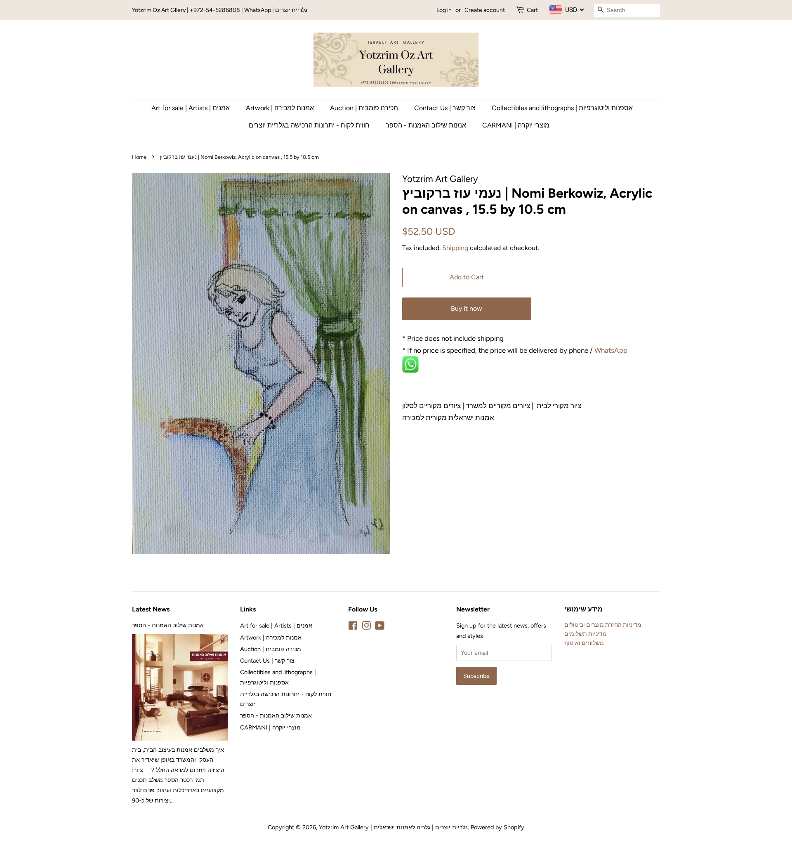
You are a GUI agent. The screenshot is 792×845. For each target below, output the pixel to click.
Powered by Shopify (497, 827)
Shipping (455, 248)
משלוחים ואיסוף (584, 643)
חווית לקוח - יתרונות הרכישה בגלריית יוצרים (309, 125)
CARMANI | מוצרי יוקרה (515, 125)
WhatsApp (611, 350)
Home (139, 157)
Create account (484, 10)
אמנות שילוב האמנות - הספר (426, 125)
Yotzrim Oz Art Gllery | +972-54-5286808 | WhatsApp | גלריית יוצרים (219, 10)
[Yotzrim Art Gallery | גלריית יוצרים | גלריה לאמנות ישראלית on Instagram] (366, 627)
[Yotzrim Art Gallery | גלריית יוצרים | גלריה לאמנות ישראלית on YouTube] (379, 627)
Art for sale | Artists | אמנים (190, 108)
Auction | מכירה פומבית (364, 108)
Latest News (151, 609)
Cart (532, 10)
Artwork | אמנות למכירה (280, 108)
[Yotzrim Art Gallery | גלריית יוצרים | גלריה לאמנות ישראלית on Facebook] (353, 627)
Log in (444, 10)
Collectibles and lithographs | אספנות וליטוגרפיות (562, 108)
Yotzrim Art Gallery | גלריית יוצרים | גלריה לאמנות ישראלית (393, 827)
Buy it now (466, 308)
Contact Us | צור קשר (445, 108)
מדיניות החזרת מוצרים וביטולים (602, 624)
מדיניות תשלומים (585, 633)
